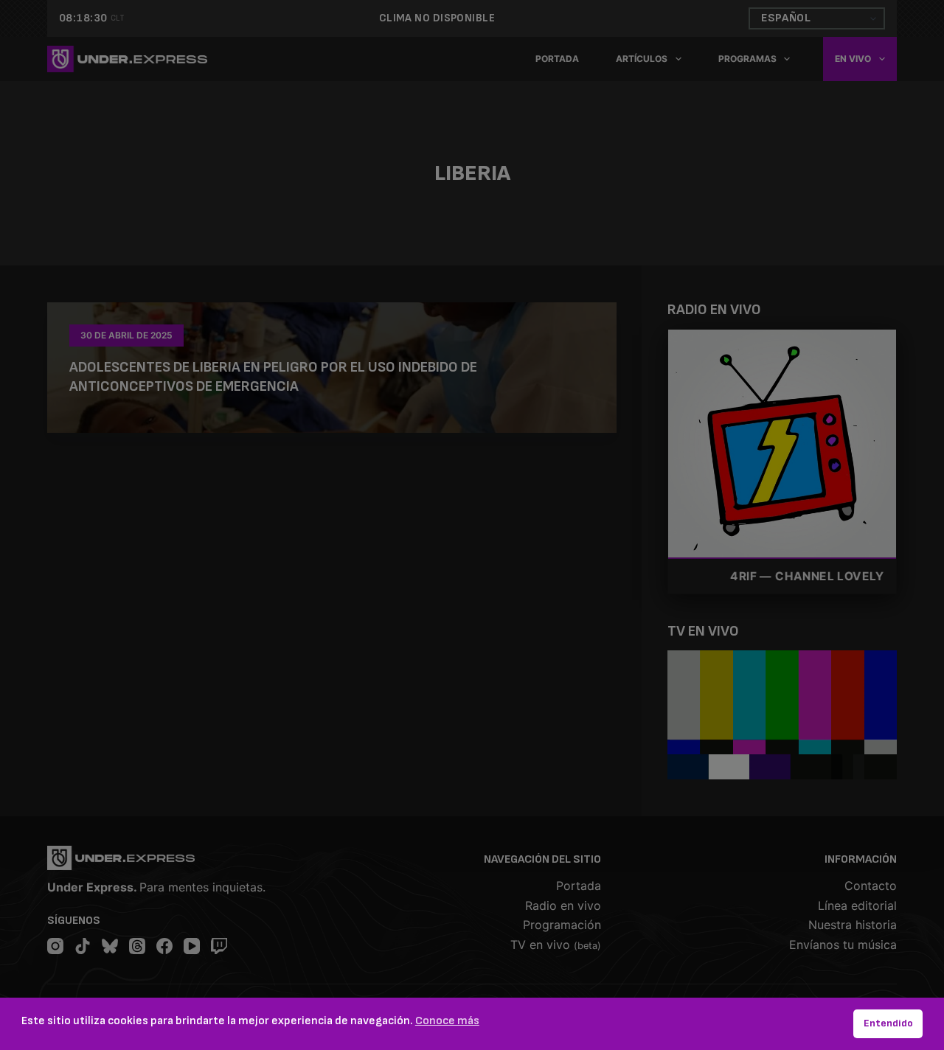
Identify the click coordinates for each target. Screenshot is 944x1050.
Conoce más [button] (447, 1021)
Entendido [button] (888, 1023)
